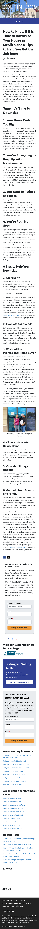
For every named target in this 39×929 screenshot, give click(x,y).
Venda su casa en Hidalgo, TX (13, 798)
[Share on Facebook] (4, 557)
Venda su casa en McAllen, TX (13, 802)
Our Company (30, 16)
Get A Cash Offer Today (13, 16)
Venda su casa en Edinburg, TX (13, 812)
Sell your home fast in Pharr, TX (14, 771)
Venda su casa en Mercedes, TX (13, 822)
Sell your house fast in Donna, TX (14, 781)
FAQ (20, 903)
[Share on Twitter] (8, 557)
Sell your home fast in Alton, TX (14, 784)
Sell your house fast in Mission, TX (15, 761)
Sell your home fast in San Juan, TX (15, 774)
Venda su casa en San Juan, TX (13, 815)
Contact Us (21, 901)
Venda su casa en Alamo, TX (12, 818)
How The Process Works (10, 903)
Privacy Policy (14, 906)
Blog (21, 906)
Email (10, 619)
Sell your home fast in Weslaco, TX (15, 778)
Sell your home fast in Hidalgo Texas (16, 764)
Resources (5, 906)
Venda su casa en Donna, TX (12, 825)
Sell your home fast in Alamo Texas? (16, 768)
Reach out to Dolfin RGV (11, 315)
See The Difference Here (19, 682)
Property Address (14, 603)
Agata (6, 60)
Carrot (23, 926)
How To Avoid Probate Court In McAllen (17, 844)
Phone (9, 611)
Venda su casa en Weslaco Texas (14, 805)
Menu (19, 21)
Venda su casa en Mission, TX (13, 808)
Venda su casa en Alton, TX (12, 828)
